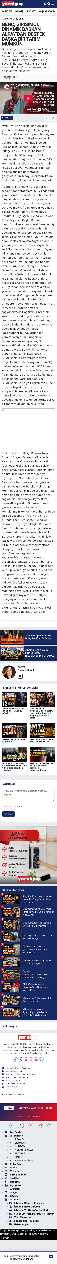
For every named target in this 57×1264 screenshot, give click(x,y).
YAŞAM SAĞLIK (47, 11)
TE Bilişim (35, 1117)
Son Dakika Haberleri (15, 1084)
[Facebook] (15, 1059)
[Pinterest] (26, 1059)
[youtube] (40, 1125)
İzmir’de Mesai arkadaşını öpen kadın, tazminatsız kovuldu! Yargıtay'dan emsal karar (41, 713)
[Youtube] (36, 1059)
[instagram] (30, 1125)
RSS (10, 1108)
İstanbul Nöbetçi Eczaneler (18, 1068)
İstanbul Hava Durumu (16, 1071)
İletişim (13, 1196)
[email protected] (38, 1053)
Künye (13, 1192)
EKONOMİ (20, 1143)
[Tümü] (53, 1026)
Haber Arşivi (11, 1087)
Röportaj (14, 1182)
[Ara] (48, 4)
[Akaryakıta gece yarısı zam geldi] (14, 730)
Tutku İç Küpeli (26, 670)
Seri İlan (14, 1178)
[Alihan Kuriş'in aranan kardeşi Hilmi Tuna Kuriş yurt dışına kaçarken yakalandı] (14, 754)
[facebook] (11, 1125)
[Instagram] (31, 1059)
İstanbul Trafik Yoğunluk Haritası (21, 1074)
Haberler (7, 19)
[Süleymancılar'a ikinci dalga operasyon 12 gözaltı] (14, 699)
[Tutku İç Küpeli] (9, 672)
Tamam (5, 1238)
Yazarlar (14, 1171)
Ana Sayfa (15, 1132)
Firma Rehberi (17, 1175)
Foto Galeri (16, 1164)
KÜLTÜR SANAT (23, 1150)
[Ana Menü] (52, 4)
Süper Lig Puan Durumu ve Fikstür (34, 1214)
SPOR (17, 1157)
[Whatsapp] (41, 1059)
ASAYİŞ (19, 11)
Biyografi (15, 1185)
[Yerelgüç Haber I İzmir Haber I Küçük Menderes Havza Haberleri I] (12, 4)
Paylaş (8, 118)
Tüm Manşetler (13, 1081)
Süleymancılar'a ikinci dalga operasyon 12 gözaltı (13, 711)
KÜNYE (20, 1095)
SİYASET (31, 11)
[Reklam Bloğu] (28, 855)
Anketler (14, 1189)
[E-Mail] (20, 676)
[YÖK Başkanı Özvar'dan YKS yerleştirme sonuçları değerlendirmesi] (42, 754)
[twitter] (21, 1125)
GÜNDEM (7, 11)
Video (13, 1167)
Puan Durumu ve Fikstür (17, 1077)
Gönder (8, 814)
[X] (21, 1059)
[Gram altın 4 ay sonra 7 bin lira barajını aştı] (42, 730)
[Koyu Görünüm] (45, 4)
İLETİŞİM (9, 1095)
